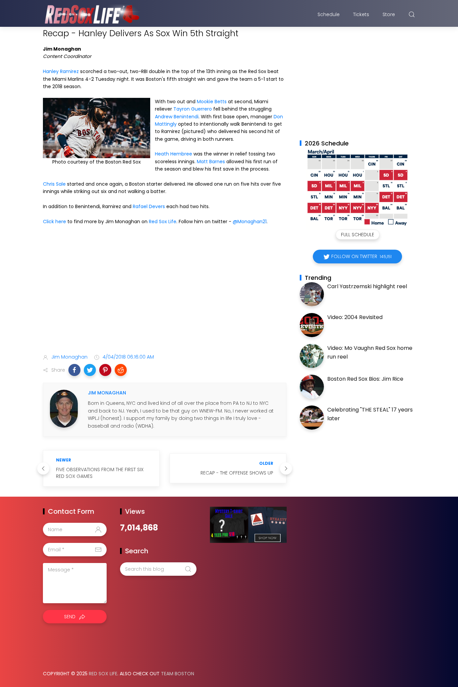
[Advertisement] (164, 295)
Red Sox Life (162, 221)
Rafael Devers (149, 206)
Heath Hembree (173, 153)
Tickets (361, 14)
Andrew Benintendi (176, 116)
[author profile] (64, 408)
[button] (74, 370)
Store (389, 14)
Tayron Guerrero (192, 109)
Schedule (329, 14)
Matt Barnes (211, 161)
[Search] (411, 14)
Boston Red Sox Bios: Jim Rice (365, 379)
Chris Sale (54, 184)
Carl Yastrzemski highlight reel (367, 286)
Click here (54, 221)
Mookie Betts (212, 101)
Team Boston (177, 673)
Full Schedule (357, 234)
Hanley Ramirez (61, 71)
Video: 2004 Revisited (355, 317)
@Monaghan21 (250, 221)
